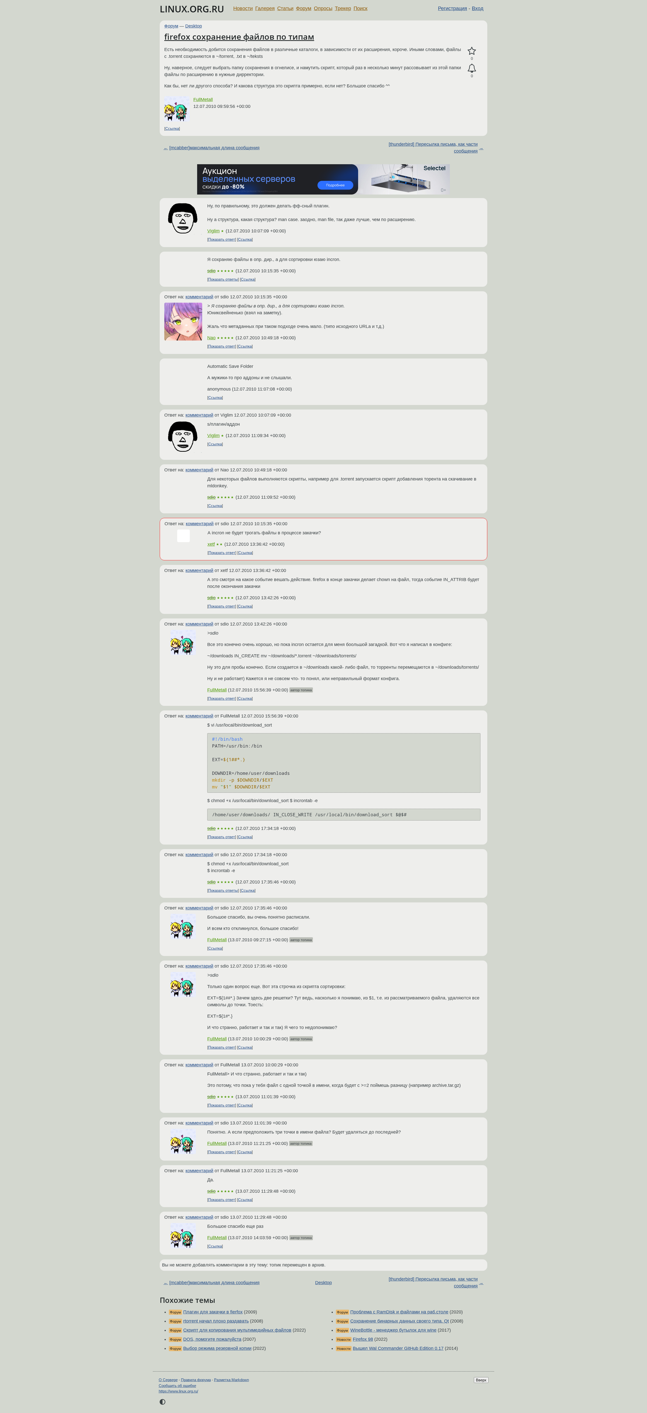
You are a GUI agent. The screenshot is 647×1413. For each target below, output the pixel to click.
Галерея (265, 8)
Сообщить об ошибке (177, 1385)
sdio (211, 270)
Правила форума (196, 1380)
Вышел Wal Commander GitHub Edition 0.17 (398, 1348)
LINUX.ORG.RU (192, 9)
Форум (303, 8)
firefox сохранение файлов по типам (239, 36)
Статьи (285, 8)
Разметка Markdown (231, 1380)
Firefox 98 (363, 1339)
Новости (243, 8)
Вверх (481, 1380)
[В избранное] (472, 51)
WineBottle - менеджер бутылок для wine (393, 1330)
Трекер (343, 8)
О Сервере (168, 1380)
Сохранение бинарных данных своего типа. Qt (399, 1321)
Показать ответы (223, 279)
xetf (211, 544)
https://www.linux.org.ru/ (178, 1391)
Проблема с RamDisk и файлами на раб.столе (399, 1311)
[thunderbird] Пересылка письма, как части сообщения (433, 148)
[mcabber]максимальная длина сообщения (214, 147)
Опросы (323, 8)
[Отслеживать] (472, 68)
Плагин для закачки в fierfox (213, 1311)
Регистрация (452, 8)
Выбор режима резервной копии (217, 1348)
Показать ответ (221, 239)
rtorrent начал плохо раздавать (216, 1321)
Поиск (360, 8)
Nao (211, 337)
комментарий (199, 296)
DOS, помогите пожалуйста (212, 1339)
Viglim (213, 230)
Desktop (193, 26)
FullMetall (203, 99)
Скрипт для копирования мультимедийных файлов (237, 1330)
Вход (477, 8)
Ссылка (172, 128)
